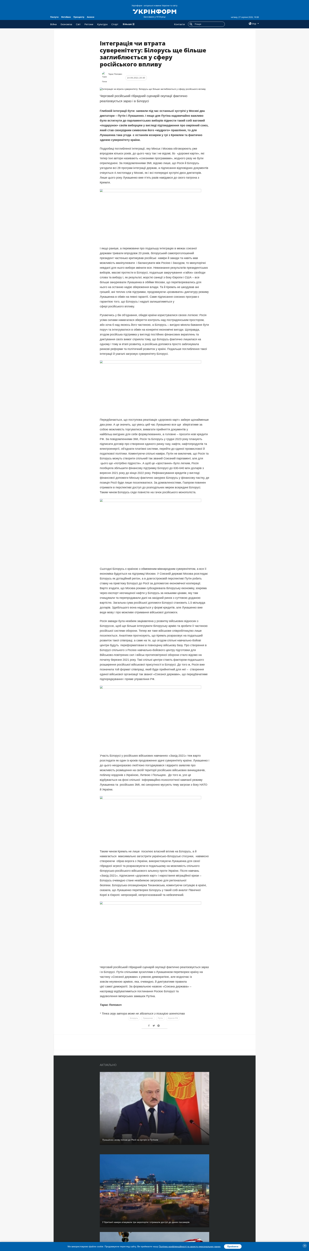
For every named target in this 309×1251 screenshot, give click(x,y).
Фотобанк (66, 17)
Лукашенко (148, 1018)
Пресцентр (78, 17)
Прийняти (232, 1246)
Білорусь (134, 1018)
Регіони (88, 24)
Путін (160, 1018)
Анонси (90, 17)
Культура (102, 24)
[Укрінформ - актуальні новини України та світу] (154, 11)
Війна (53, 24)
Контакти (179, 24)
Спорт (114, 24)
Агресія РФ (173, 1018)
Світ (78, 24)
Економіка (66, 24)
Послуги (54, 17)
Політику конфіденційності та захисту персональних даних (189, 1246)
